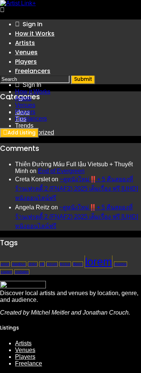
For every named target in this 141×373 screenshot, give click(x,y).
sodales (22, 272)
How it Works (35, 33)
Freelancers (32, 71)
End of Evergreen (61, 171)
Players (26, 61)
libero (78, 264)
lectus (65, 264)
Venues (26, 52)
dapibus (19, 264)
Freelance (28, 363)
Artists (25, 43)
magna (120, 264)
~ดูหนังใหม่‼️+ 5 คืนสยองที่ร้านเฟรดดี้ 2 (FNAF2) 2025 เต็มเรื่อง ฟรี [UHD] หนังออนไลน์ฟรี (76, 188)
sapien (6, 272)
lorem (98, 261)
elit (41, 264)
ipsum (52, 264)
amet (4, 264)
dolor (32, 264)
